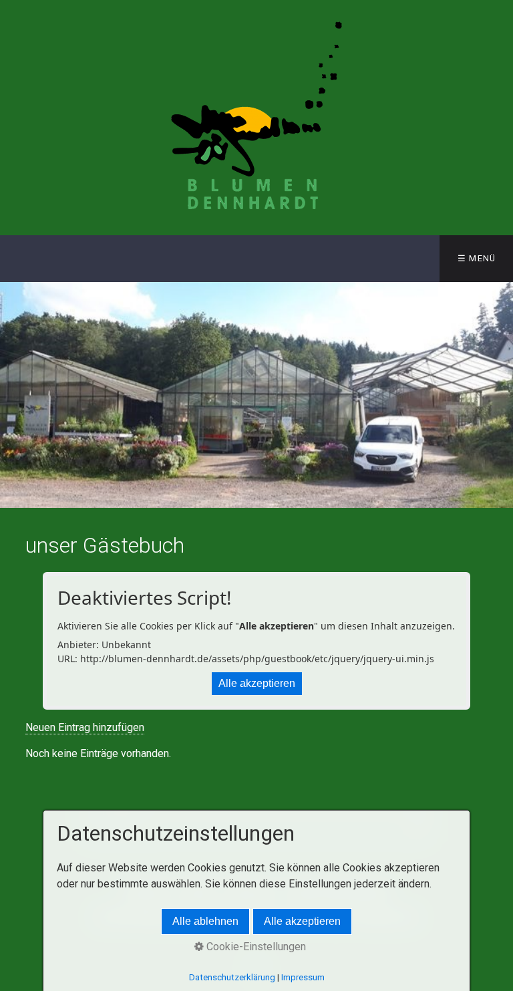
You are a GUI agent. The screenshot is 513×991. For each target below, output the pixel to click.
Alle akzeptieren (256, 683)
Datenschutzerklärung (232, 977)
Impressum (303, 977)
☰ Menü (477, 258)
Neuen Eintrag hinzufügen (84, 727)
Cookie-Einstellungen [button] (255, 946)
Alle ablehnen (205, 921)
